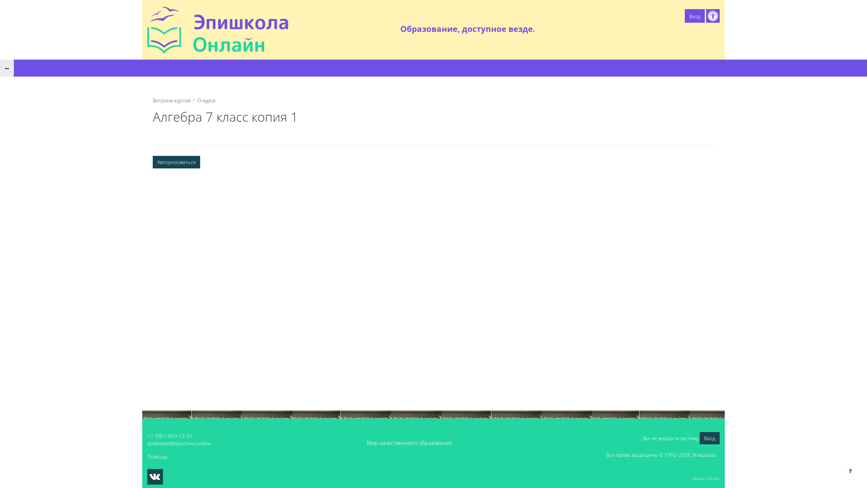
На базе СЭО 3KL (706, 478)
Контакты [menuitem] (705, 28)
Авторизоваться (176, 162)
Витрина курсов (171, 100)
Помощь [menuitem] (677, 28)
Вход (694, 16)
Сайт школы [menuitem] (645, 28)
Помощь (157, 456)
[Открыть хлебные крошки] (7, 68)
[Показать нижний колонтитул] (850, 471)
